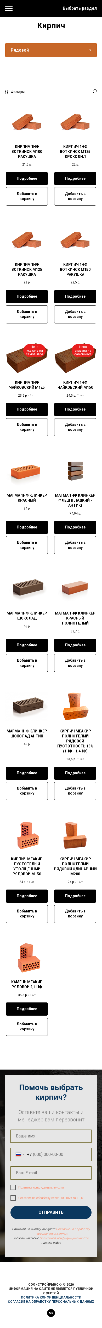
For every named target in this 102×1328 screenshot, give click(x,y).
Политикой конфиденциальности (63, 1238)
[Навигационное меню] (9, 8)
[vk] (51, 1315)
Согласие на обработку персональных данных (50, 1198)
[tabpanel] (51, 571)
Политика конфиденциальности (41, 1187)
